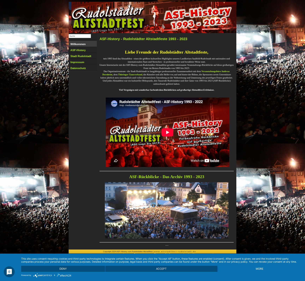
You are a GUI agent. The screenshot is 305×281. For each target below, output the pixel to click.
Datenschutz (78, 68)
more (259, 268)
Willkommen (78, 44)
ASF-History (78, 50)
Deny (63, 268)
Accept (161, 268)
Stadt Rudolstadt (80, 56)
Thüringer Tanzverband (130, 74)
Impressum (77, 62)
